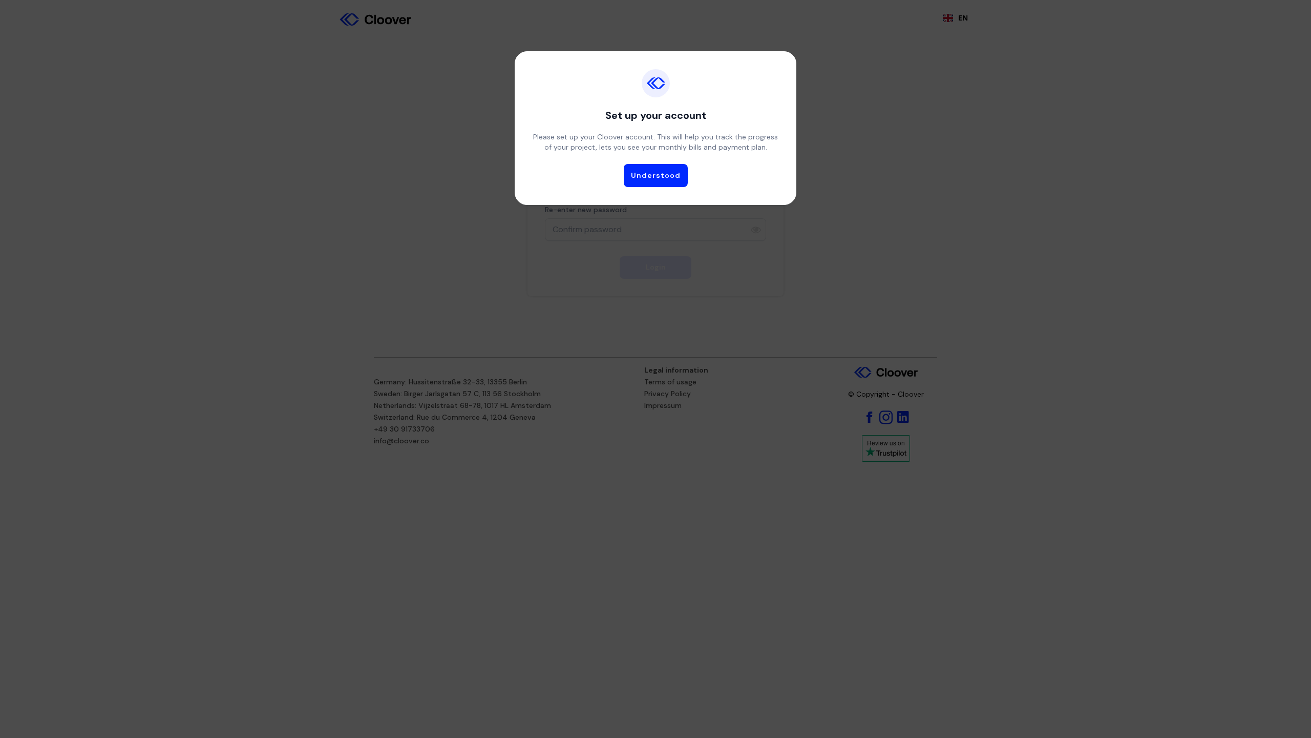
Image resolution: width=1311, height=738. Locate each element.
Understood (656, 175)
